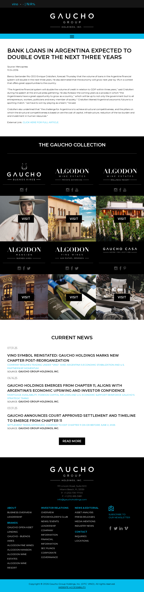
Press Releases (85, 516)
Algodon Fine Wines (20, 545)
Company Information (49, 532)
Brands (12, 522)
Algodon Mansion (19, 549)
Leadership (14, 516)
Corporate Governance (49, 555)
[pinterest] (124, 268)
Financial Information (49, 541)
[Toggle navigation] (72, 36)
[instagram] (22, 190)
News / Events (50, 521)
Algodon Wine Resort (17, 565)
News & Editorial (86, 507)
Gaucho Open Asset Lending (20, 529)
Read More (72, 441)
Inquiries (80, 536)
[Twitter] (116, 529)
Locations (81, 540)
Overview (47, 512)
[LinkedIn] (121, 529)
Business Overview (19, 512)
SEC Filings (48, 548)
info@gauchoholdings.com (72, 499)
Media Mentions (85, 521)
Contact (81, 531)
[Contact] (123, 509)
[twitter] (29, 268)
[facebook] (26, 190)
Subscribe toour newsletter (119, 516)
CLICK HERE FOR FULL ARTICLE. (41, 122)
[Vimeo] (126, 529)
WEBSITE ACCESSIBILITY (72, 587)
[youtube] (76, 190)
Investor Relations (54, 507)
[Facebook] (111, 529)
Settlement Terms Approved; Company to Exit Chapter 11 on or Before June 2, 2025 (61, 424)
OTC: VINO (88, 583)
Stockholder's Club (54, 516)
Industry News (84, 525)
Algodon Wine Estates (17, 556)
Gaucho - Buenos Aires (18, 538)
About (11, 507)
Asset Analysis (84, 512)
